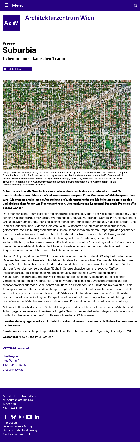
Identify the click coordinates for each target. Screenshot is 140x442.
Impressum (10, 422)
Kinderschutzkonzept (16, 434)
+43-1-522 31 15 (12, 407)
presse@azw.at (13, 369)
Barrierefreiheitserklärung (20, 430)
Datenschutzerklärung (17, 426)
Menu (18, 5)
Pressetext (23, 348)
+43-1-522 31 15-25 (14, 364)
